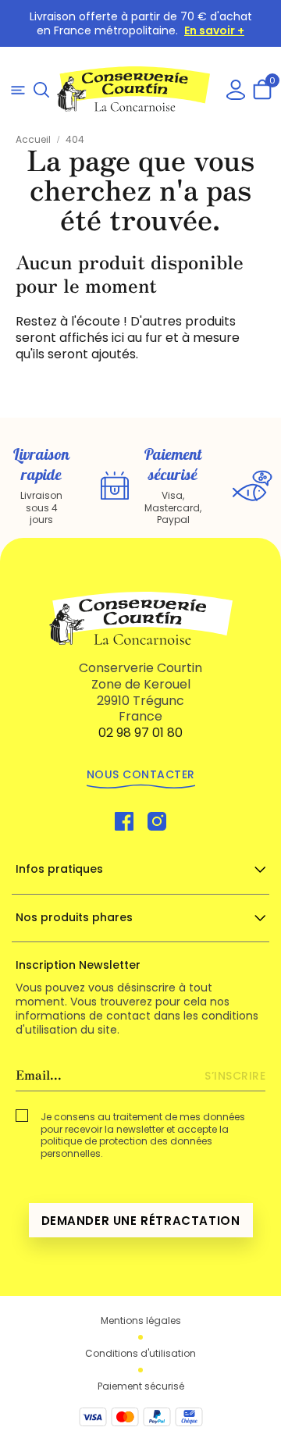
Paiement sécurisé (141, 1386)
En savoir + (214, 30)
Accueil (34, 139)
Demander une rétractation (140, 1220)
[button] (41, 89)
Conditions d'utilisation (140, 1353)
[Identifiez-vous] (235, 88)
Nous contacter (141, 774)
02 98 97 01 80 (140, 733)
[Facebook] (124, 820)
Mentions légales (141, 1321)
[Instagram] (157, 820)
